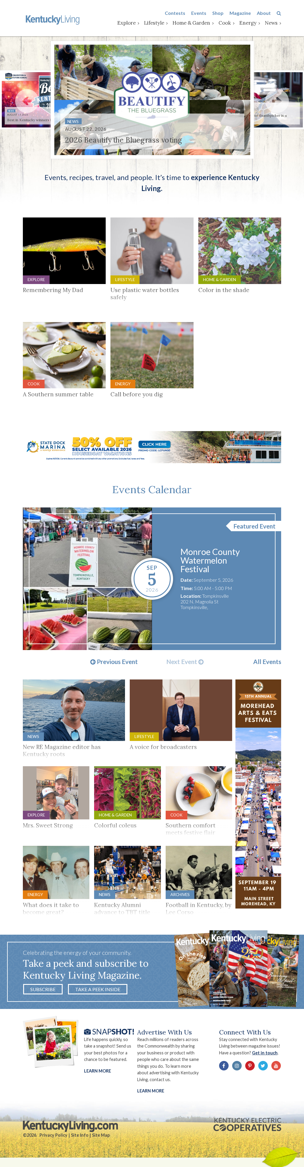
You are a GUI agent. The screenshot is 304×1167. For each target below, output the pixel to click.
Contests (175, 13)
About (264, 13)
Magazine (240, 13)
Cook (224, 23)
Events (198, 13)
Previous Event (117, 662)
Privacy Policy (53, 1135)
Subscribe (43, 989)
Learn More (97, 1070)
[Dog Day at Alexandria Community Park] (87, 578)
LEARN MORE (150, 1090)
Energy (247, 23)
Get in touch (265, 1052)
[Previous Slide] (27, 101)
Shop (218, 13)
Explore (126, 23)
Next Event (182, 662)
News (271, 23)
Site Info (79, 1135)
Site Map (101, 1135)
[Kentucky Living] (53, 19)
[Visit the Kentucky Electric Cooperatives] (247, 1124)
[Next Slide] (277, 101)
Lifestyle (154, 23)
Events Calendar (151, 489)
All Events (267, 662)
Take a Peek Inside (97, 989)
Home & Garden (191, 23)
